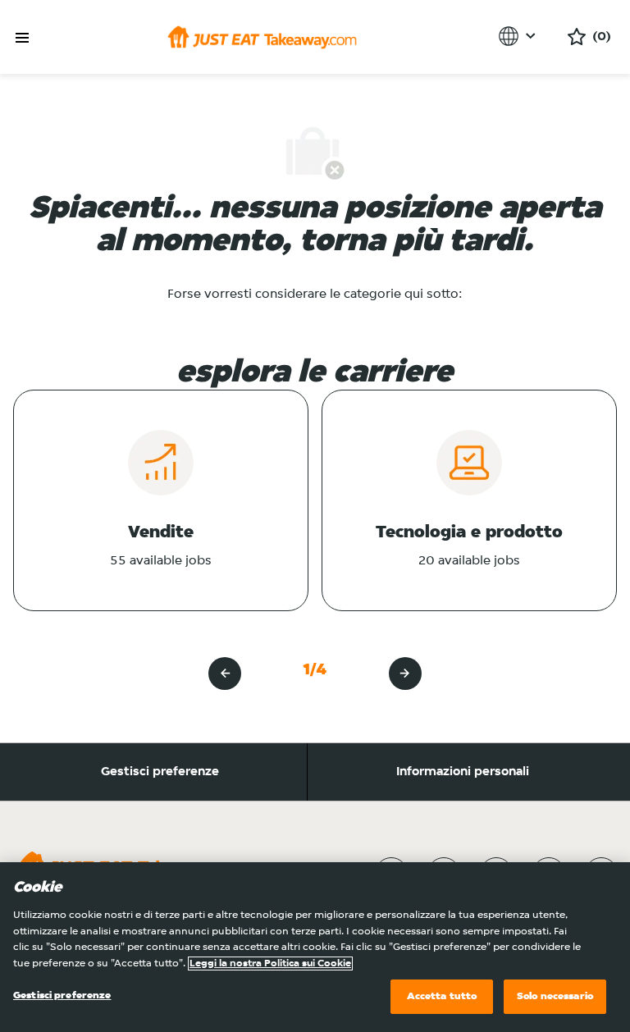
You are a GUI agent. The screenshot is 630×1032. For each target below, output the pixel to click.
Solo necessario (555, 996)
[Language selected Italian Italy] (519, 36)
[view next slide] (405, 673)
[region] (315, 947)
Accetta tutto (442, 996)
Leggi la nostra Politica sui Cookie (270, 963)
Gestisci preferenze (160, 772)
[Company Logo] (262, 36)
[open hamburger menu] (22, 38)
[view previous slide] (224, 673)
